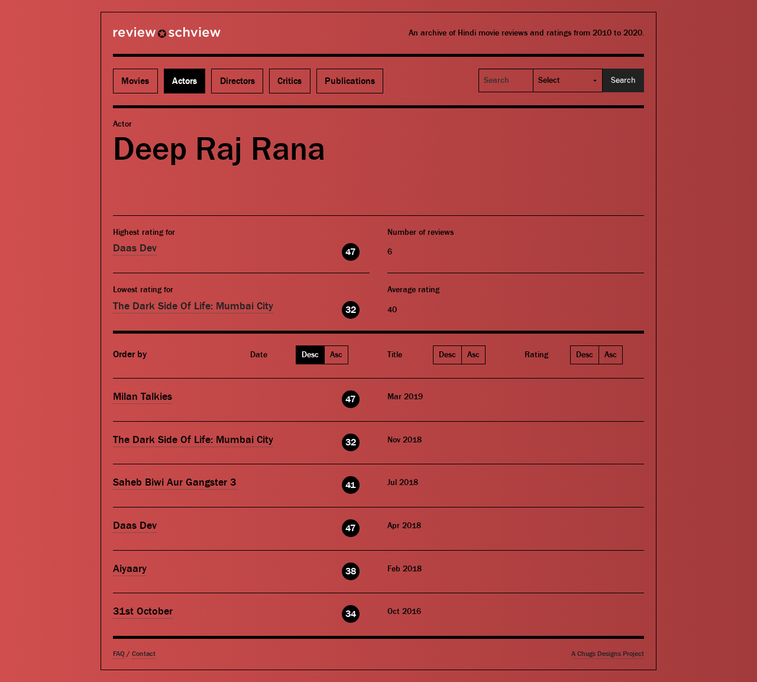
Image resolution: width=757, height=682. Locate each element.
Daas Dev (135, 248)
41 (350, 485)
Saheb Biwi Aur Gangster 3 (175, 482)
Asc (336, 355)
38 (350, 571)
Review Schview (146, 37)
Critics (289, 81)
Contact (144, 653)
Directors (237, 81)
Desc (310, 355)
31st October (143, 611)
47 (350, 252)
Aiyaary (130, 569)
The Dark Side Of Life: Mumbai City (193, 306)
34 (350, 614)
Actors (184, 81)
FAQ (119, 653)
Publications (350, 81)
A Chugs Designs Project (607, 653)
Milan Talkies (142, 396)
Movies (135, 81)
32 (350, 310)
